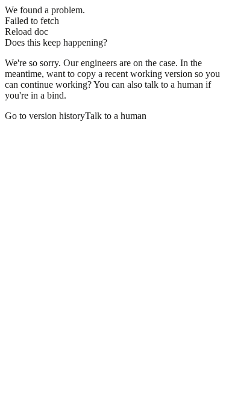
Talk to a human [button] (115, 116)
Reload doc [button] (26, 31)
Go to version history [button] (45, 116)
